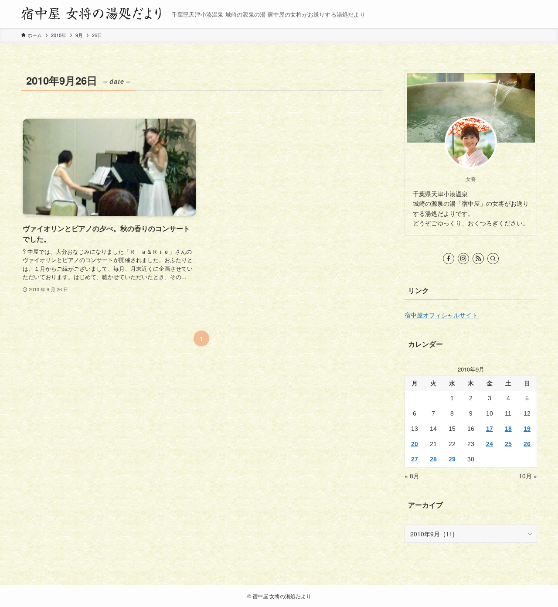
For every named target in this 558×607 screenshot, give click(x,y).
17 (489, 428)
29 (452, 459)
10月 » (528, 475)
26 (527, 443)
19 (527, 428)
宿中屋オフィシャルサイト (441, 314)
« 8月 (412, 475)
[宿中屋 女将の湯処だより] (93, 14)
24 (489, 443)
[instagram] (463, 258)
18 (508, 428)
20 (414, 443)
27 (414, 459)
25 (508, 443)
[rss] (478, 258)
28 (433, 459)
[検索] (493, 258)
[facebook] (448, 258)
